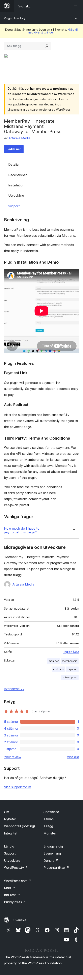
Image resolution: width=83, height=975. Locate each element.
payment (72, 669)
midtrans (58, 669)
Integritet (11, 833)
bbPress (12, 895)
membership (69, 660)
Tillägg (48, 826)
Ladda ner (14, 149)
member (54, 660)
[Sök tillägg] (47, 46)
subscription (69, 677)
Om (6, 812)
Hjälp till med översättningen (53, 31)
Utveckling (16, 195)
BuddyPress (15, 902)
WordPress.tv (16, 868)
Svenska (19, 920)
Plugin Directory (14, 18)
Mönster (50, 833)
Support (14, 206)
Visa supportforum (17, 787)
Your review (12, 757)
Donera (51, 861)
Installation (16, 185)
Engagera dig (53, 846)
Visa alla (73, 757)
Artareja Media (19, 138)
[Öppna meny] (76, 6)
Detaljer (14, 164)
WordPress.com (17, 881)
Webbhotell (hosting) (19, 826)
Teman (49, 819)
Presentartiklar (56, 868)
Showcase (51, 812)
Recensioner (17, 175)
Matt (9, 888)
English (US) (71, 651)
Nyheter (10, 819)
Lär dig (9, 846)
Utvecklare (12, 861)
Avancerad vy (14, 689)
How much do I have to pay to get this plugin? (21, 530)
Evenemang (52, 853)
